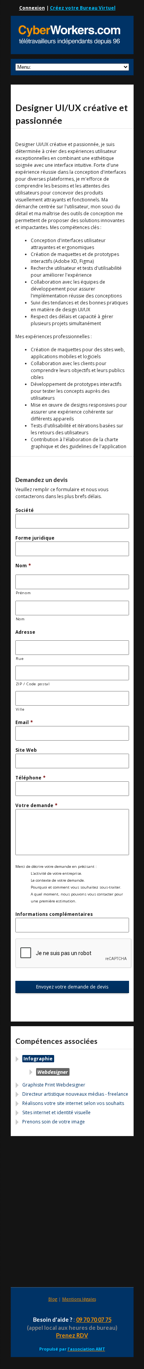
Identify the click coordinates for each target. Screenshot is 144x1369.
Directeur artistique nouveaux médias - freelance (75, 1094)
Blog (52, 1299)
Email (24, 722)
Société (24, 510)
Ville (20, 709)
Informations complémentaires (54, 914)
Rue (20, 658)
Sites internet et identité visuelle (56, 1112)
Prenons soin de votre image (53, 1121)
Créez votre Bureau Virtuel (83, 8)
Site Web (26, 750)
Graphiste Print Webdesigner (53, 1085)
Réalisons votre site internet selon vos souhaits (73, 1103)
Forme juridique (35, 538)
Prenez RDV (72, 1335)
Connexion (32, 8)
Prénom (23, 592)
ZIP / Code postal (33, 683)
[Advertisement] (72, 1213)
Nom (23, 565)
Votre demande (36, 805)
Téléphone (30, 777)
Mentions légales (79, 1299)
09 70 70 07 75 (93, 1319)
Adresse (25, 632)
